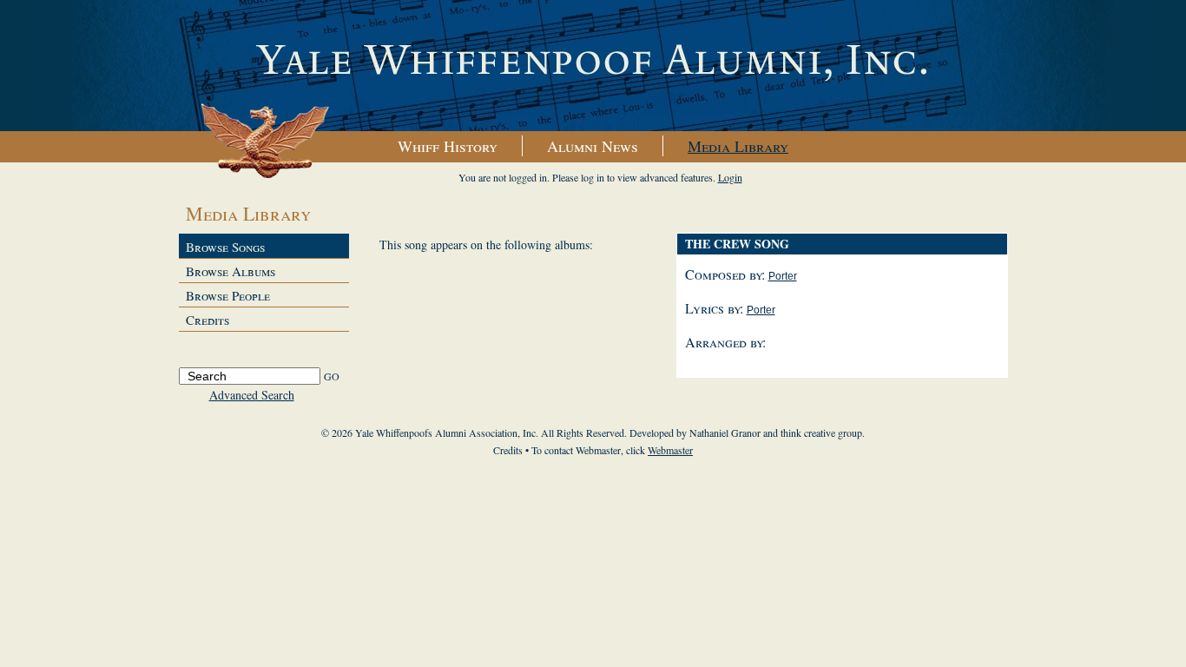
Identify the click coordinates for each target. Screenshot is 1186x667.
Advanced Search (251, 394)
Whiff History (447, 145)
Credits (207, 319)
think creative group (821, 432)
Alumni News (592, 145)
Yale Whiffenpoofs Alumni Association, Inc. (593, 66)
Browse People (228, 295)
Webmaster (670, 450)
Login (730, 177)
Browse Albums (230, 271)
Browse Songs (225, 246)
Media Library (738, 145)
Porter (782, 276)
